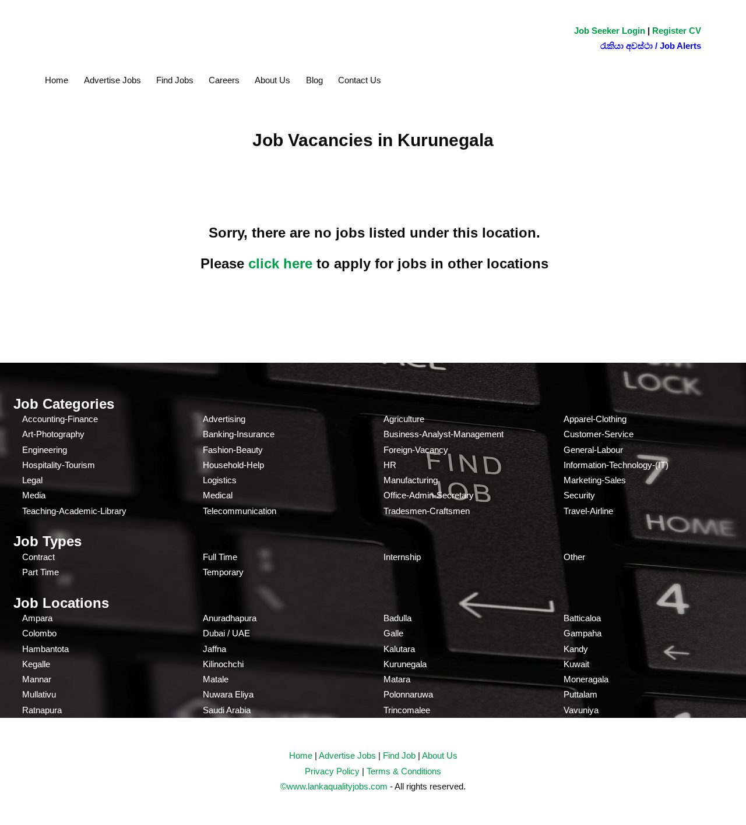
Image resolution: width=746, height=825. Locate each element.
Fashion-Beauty (233, 450)
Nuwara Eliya (228, 694)
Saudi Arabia (227, 710)
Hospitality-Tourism (58, 465)
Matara (396, 679)
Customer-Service (599, 434)
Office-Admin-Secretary (428, 495)
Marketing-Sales (595, 480)
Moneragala (586, 679)
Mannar (36, 679)
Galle (393, 633)
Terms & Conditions (404, 771)
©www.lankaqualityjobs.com (334, 786)
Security (579, 495)
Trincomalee (406, 710)
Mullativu (39, 694)
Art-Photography (53, 434)
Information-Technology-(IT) (616, 465)
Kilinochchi (223, 664)
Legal (32, 480)
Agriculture (403, 419)
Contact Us (359, 80)
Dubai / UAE (226, 633)
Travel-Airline (588, 511)
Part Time (40, 572)
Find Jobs (174, 80)
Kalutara (399, 649)
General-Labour (593, 450)
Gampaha (582, 633)
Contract (38, 557)
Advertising (224, 419)
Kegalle (36, 664)
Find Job (399, 755)
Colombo (39, 633)
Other (574, 557)
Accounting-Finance (60, 419)
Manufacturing (410, 480)
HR (389, 465)
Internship (402, 557)
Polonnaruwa (408, 694)
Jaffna (214, 649)
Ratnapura (42, 710)
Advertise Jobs (112, 80)
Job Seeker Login (609, 31)
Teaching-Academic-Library (74, 511)
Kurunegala (405, 664)
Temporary (223, 572)
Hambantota (45, 649)
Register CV (676, 31)
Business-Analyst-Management (443, 434)
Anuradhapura (229, 618)
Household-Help (233, 465)
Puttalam (580, 694)
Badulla (397, 618)
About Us (272, 80)
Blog (314, 80)
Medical (218, 495)
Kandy (576, 649)
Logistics (220, 480)
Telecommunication (239, 511)
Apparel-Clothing (595, 419)
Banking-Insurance (239, 434)
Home (56, 80)
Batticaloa (582, 618)
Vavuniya (581, 710)
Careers (224, 80)
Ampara (37, 618)
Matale (215, 679)
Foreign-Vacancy (415, 450)
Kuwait (576, 664)
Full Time (220, 557)
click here (280, 263)
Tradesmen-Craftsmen (426, 511)
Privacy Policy (332, 771)
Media (33, 495)
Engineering (44, 450)
